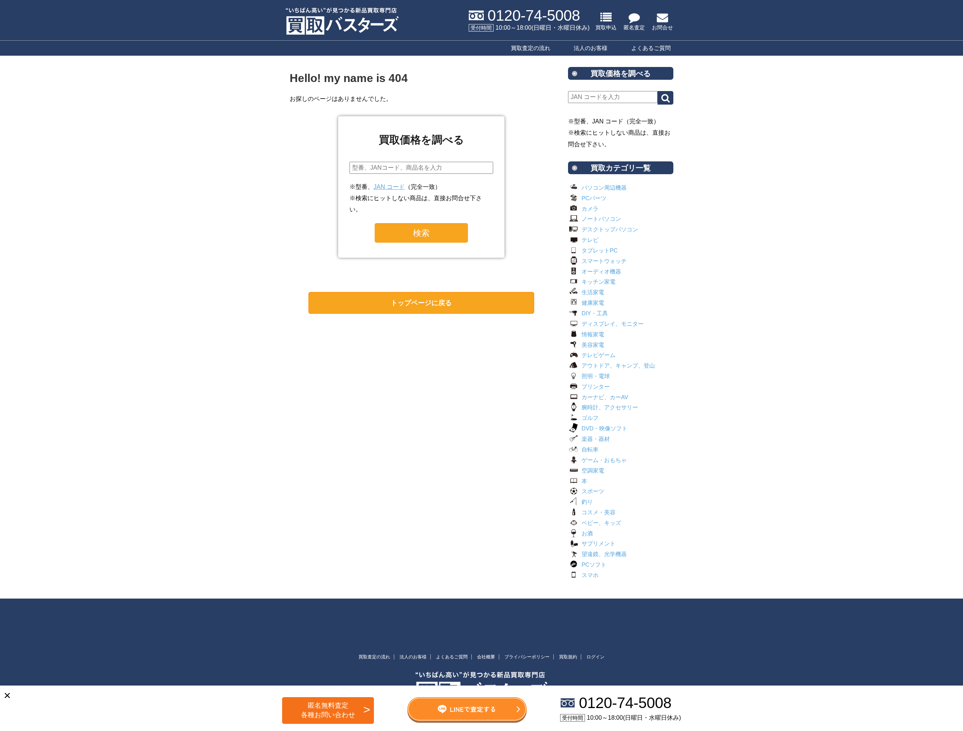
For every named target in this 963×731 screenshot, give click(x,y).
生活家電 (593, 292)
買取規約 (568, 657)
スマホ (590, 575)
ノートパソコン (601, 219)
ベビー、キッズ (601, 523)
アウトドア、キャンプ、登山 (618, 365)
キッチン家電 (598, 281)
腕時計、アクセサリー (610, 407)
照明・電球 (596, 376)
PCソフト (594, 564)
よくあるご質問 (651, 48)
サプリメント (598, 543)
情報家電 (593, 334)
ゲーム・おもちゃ (604, 460)
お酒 (587, 533)
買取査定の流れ (530, 48)
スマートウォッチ (604, 261)
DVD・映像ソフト (604, 428)
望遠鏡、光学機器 (604, 554)
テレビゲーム (598, 355)
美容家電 (593, 345)
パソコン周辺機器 (604, 187)
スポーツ (593, 491)
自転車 (590, 449)
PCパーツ (594, 198)
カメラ (590, 208)
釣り (587, 501)
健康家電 (593, 302)
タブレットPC (600, 250)
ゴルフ (590, 418)
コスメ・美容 (598, 512)
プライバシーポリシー (527, 657)
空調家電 (593, 470)
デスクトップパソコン (610, 229)
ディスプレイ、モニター (613, 324)
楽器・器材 (596, 439)
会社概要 (486, 657)
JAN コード (389, 187)
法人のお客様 (591, 48)
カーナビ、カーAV (605, 397)
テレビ (590, 240)
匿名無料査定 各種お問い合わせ (328, 710)
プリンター (596, 386)
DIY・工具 (595, 313)
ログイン (595, 657)
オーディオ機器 (601, 271)
